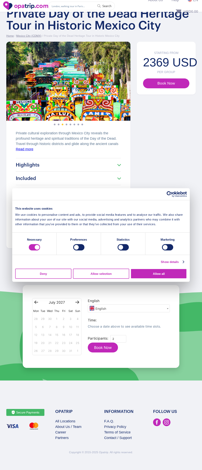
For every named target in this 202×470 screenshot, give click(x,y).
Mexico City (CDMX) (28, 35)
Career (60, 432)
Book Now (103, 347)
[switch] (78, 247)
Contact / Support (118, 438)
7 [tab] (78, 125)
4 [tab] (66, 125)
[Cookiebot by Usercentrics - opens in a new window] (169, 194)
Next (124, 86)
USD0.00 (191, 11)
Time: (92, 320)
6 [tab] (74, 125)
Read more (24, 149)
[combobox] (129, 308)
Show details (170, 261)
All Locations (65, 421)
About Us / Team (68, 427)
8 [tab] (82, 125)
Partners (62, 438)
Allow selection (101, 273)
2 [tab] (59, 125)
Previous (12, 86)
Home (10, 35)
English (93, 301)
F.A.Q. (109, 421)
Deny (43, 273)
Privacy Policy (115, 427)
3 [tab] (63, 125)
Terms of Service (117, 432)
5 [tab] (70, 125)
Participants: (98, 338)
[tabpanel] (68, 81)
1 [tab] (55, 125)
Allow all (159, 273)
